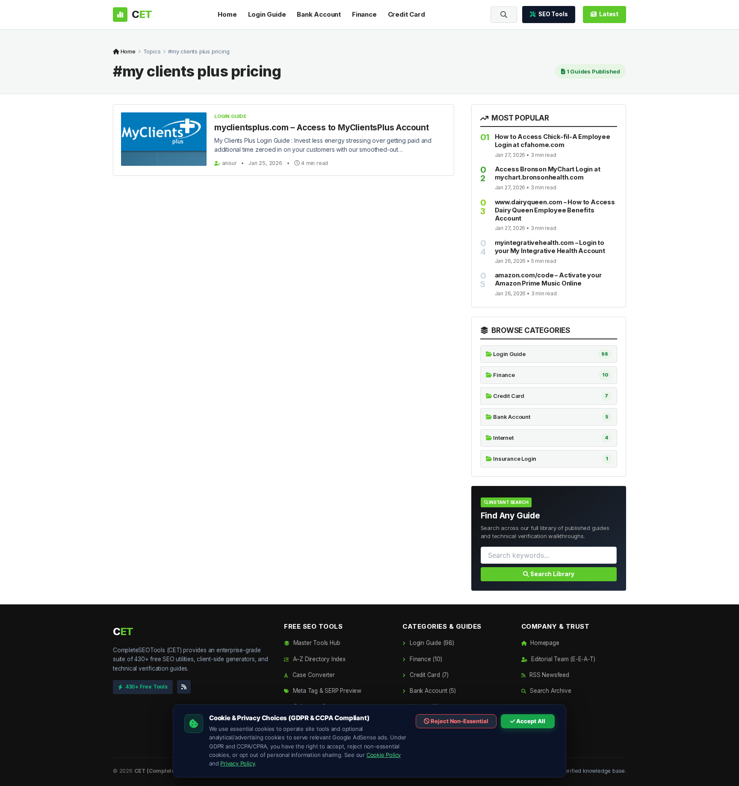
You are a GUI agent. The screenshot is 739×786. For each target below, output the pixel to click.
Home (227, 14)
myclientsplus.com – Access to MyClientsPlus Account (321, 127)
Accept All (530, 721)
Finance (364, 14)
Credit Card (406, 14)
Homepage (544, 642)
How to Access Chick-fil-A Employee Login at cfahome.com (552, 140)
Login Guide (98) (431, 642)
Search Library (551, 574)
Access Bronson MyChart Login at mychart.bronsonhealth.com (547, 173)
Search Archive (549, 690)
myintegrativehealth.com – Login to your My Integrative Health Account (550, 246)
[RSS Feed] (184, 687)
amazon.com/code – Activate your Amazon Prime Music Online (548, 279)
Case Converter (313, 674)
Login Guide (267, 14)
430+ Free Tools (146, 686)
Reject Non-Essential (458, 721)
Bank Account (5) (431, 690)
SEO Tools (553, 14)
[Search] (504, 14)
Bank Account (319, 14)
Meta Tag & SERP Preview (326, 690)
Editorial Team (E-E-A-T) (562, 659)
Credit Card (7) (428, 674)
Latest (608, 14)
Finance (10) (425, 659)
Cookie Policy (384, 754)
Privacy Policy (237, 763)
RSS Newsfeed (548, 674)
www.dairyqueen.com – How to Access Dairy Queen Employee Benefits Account (555, 210)
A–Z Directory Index (318, 659)
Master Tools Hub (316, 642)
